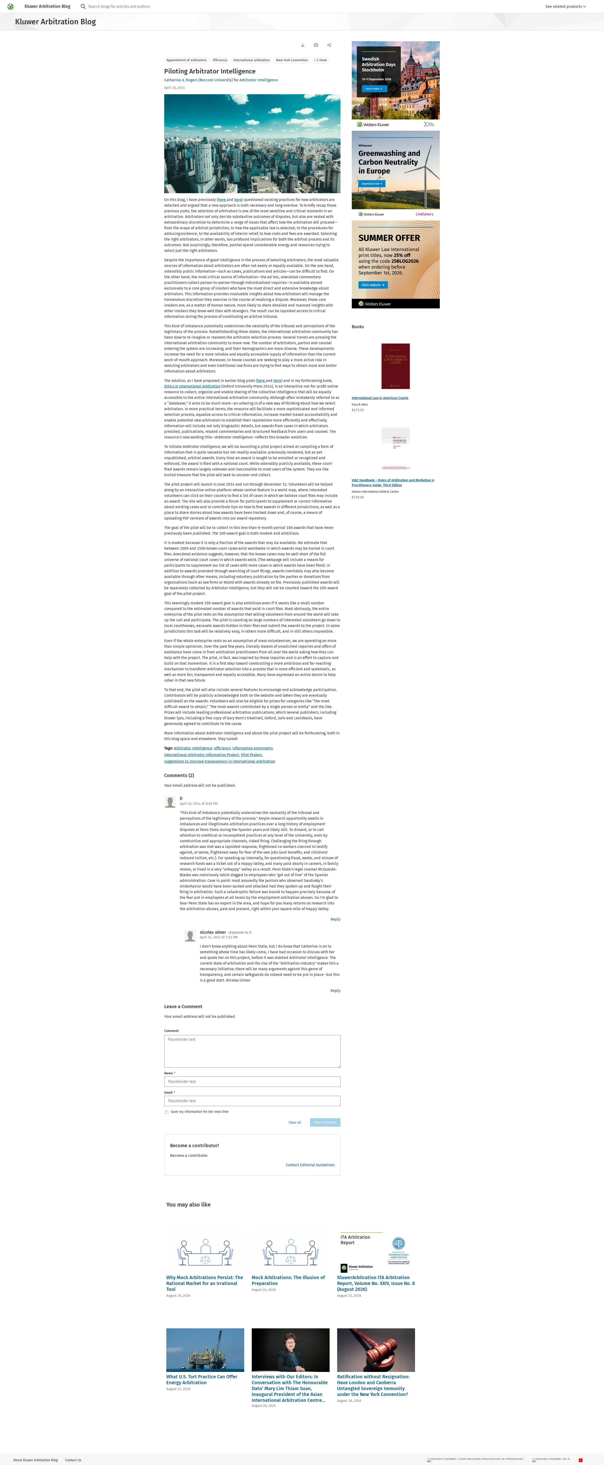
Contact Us (73, 1460)
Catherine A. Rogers (180, 80)
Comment (171, 1031)
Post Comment (325, 1123)
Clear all (295, 1123)
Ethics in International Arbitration (192, 386)
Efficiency (220, 60)
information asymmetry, (252, 748)
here (222, 199)
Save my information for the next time (200, 1112)
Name (169, 1073)
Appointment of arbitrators (186, 60)
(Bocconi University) (215, 80)
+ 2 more (320, 60)
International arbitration (251, 60)
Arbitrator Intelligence (258, 80)
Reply (335, 919)
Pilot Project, (252, 755)
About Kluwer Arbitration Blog (35, 1460)
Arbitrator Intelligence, (193, 748)
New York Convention (292, 60)
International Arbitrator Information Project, (202, 755)
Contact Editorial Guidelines (310, 1165)
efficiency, (222, 748)
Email (169, 1093)
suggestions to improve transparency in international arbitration (219, 761)
